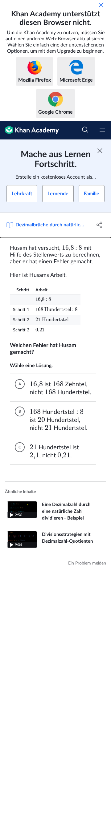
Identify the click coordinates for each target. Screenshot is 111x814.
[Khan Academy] (29, 130)
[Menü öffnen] (102, 130)
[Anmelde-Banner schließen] (100, 150)
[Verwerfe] (101, 5)
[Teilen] (99, 225)
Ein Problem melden (87, 563)
